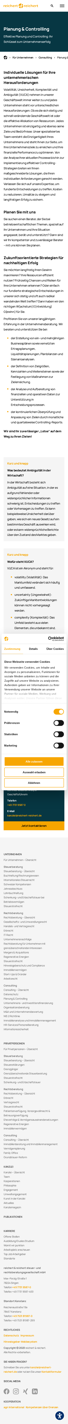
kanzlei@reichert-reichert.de (24, 815)
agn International (14, 1407)
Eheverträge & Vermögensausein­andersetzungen (31, 1119)
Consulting (45, 57)
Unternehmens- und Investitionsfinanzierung (28, 1003)
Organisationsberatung (16, 1007)
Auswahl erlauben (34, 772)
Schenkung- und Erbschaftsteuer (22, 1082)
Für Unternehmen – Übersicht (20, 860)
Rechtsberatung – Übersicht (19, 917)
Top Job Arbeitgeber (15, 1254)
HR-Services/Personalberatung (21, 1025)
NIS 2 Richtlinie (12, 1016)
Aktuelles (9, 1203)
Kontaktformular (51, 1371)
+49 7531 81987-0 (22, 1316)
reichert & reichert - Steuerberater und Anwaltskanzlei (5, 57)
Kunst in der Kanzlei (14, 1198)
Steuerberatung (13, 866)
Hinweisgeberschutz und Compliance (24, 965)
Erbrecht (8, 930)
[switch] (58, 723)
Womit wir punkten (14, 1245)
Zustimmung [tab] (12, 648)
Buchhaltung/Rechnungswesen (21, 875)
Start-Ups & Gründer (15, 974)
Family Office (11, 1153)
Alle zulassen (34, 761)
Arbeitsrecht (11, 978)
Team (7, 1176)
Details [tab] (33, 648)
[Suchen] (52, 6)
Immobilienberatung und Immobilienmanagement (30, 1144)
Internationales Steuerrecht (19, 880)
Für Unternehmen (23, 57)
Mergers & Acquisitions (16, 952)
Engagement (11, 1189)
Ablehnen (34, 782)
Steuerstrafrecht (13, 906)
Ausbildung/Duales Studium (19, 1241)
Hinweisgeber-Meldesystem (20, 1341)
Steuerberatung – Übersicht (19, 871)
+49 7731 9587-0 (21, 1287)
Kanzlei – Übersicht (14, 1172)
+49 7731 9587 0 (16, 805)
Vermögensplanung (14, 1148)
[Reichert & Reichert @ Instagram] (16, 1391)
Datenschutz (11, 994)
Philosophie (10, 1185)
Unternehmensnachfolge (17, 939)
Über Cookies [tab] (55, 648)
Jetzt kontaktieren (34, 826)
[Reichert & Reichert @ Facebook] (6, 1391)
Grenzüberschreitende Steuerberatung (25, 1073)
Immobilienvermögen (15, 970)
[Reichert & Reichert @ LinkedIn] (35, 1391)
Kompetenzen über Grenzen (42, 1407)
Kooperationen (12, 1181)
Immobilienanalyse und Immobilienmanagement (30, 1020)
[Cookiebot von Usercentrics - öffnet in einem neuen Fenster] (48, 638)
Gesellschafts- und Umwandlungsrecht (25, 921)
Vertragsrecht (11, 1102)
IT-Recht (8, 935)
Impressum (27, 1335)
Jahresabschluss (13, 888)
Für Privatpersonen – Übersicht (21, 1049)
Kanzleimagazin (12, 1207)
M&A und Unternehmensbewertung (23, 1011)
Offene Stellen (12, 1236)
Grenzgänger (11, 1069)
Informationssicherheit (16, 1029)
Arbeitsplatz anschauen (17, 1249)
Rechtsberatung (13, 913)
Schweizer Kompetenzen (17, 884)
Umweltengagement (15, 1194)
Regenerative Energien (16, 956)
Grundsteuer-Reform (15, 1157)
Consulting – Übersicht (16, 990)
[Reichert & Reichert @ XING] (25, 1391)
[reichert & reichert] (26, 6)
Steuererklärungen (14, 1064)
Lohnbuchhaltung (13, 893)
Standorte (9, 1258)
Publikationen (13, 1216)
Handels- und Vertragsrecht (19, 926)
